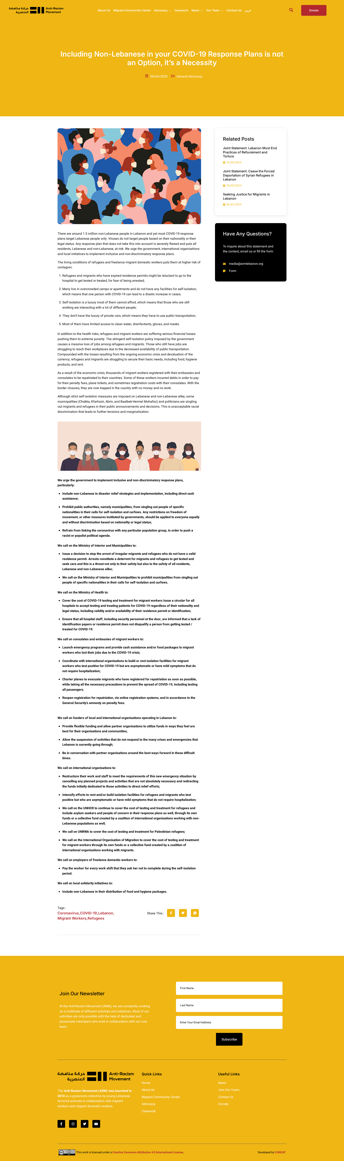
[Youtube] (96, 1124)
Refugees (96, 918)
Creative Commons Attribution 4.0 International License (147, 1152)
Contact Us (234, 10)
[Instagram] (73, 1124)
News (195, 10)
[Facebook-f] (61, 1124)
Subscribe (229, 1039)
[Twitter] (84, 1124)
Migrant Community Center (132, 10)
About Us (104, 10)
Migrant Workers (72, 918)
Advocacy (161, 10)
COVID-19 (88, 913)
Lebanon (105, 913)
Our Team (213, 10)
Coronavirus (68, 913)
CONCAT (280, 1152)
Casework (181, 10)
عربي (248, 10)
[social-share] (171, 913)
